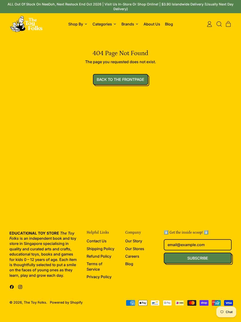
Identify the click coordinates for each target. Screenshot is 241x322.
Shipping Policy (100, 248)
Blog (169, 24)
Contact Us (97, 241)
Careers (132, 256)
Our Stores (134, 248)
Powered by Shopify (66, 302)
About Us (152, 24)
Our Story (133, 241)
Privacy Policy (99, 276)
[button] (219, 24)
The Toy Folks (35, 302)
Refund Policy (99, 256)
